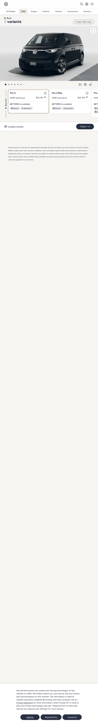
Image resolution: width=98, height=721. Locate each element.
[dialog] (49, 702)
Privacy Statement (24, 702)
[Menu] (92, 4)
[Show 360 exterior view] (85, 84)
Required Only (51, 717)
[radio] (5, 84)
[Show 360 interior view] (90, 84)
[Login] (87, 4)
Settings (30, 717)
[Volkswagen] (6, 4)
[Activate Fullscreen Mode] (93, 31)
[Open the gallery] (80, 84)
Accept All (72, 717)
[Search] (82, 4)
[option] (28, 101)
